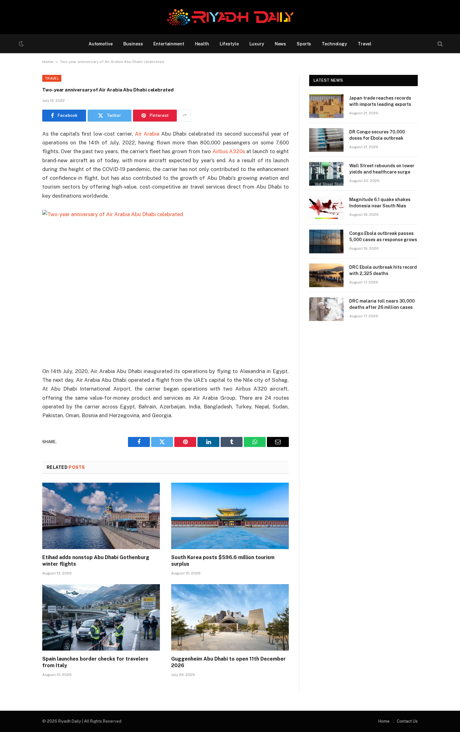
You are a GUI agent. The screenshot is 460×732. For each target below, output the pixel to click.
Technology (334, 43)
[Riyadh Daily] (230, 17)
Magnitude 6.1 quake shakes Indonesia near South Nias (380, 202)
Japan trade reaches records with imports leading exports (380, 101)
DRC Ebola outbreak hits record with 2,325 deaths (383, 270)
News (280, 43)
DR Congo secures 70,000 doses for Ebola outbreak (377, 135)
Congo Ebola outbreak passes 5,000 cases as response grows (383, 236)
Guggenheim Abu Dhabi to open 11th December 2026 (228, 662)
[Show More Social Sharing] (184, 116)
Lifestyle (229, 43)
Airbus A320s (228, 151)
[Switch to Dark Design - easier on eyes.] (20, 44)
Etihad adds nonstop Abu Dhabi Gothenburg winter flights (95, 560)
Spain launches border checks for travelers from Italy (95, 662)
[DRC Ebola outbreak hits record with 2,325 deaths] (326, 275)
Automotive (101, 43)
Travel (364, 43)
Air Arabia (147, 134)
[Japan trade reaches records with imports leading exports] (326, 106)
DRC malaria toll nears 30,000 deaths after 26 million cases (382, 304)
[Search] (439, 44)
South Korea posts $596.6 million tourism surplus (222, 560)
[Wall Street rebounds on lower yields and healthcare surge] (326, 174)
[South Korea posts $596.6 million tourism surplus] (230, 516)
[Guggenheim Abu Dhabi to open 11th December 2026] (230, 617)
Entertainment (168, 43)
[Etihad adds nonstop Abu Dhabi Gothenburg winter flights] (101, 516)
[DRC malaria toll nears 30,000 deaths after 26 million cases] (326, 309)
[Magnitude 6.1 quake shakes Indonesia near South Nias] (326, 208)
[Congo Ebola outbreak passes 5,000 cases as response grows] (326, 241)
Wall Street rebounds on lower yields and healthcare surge (381, 168)
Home (47, 62)
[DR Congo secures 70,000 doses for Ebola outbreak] (326, 140)
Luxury (256, 43)
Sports (304, 43)
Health (202, 43)
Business (133, 43)
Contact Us (407, 721)
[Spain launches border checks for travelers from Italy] (101, 617)
